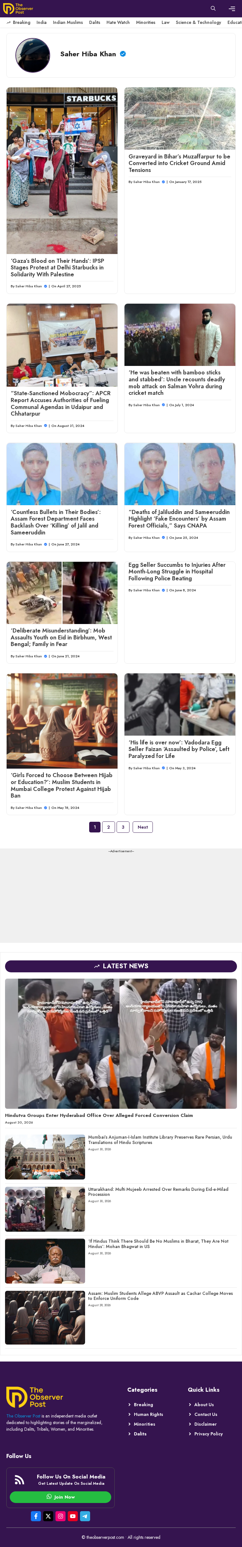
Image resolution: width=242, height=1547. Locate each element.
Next (143, 827)
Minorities (145, 22)
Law (166, 22)
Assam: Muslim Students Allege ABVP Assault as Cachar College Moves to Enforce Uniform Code (160, 1296)
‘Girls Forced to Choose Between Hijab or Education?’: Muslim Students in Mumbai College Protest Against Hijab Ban (61, 785)
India (42, 22)
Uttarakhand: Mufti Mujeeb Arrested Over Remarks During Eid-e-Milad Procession (158, 1192)
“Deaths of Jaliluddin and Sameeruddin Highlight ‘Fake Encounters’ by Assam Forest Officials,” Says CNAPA (179, 519)
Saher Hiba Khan (28, 286)
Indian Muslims (68, 22)
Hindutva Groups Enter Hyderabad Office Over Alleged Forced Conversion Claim (99, 1115)
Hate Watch (118, 22)
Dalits (94, 22)
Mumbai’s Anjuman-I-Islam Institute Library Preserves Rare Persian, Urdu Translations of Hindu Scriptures (160, 1140)
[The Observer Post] (18, 8)
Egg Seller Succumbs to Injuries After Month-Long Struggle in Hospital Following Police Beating (177, 572)
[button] (213, 9)
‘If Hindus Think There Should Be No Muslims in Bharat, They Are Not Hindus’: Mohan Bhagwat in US (158, 1244)
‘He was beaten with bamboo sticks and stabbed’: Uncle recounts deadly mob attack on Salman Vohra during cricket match (177, 382)
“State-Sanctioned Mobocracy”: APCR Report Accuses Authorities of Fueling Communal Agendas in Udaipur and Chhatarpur (61, 403)
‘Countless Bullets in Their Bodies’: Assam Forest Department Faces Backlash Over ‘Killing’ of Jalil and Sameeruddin (56, 522)
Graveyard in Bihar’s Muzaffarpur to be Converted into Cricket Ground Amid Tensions (179, 163)
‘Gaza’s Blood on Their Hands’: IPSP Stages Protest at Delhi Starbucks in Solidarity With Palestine (57, 268)
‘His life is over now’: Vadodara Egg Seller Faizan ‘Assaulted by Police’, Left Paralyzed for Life (179, 749)
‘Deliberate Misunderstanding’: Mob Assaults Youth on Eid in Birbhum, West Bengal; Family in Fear (61, 637)
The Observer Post (23, 1416)
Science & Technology (198, 22)
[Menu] (232, 9)
